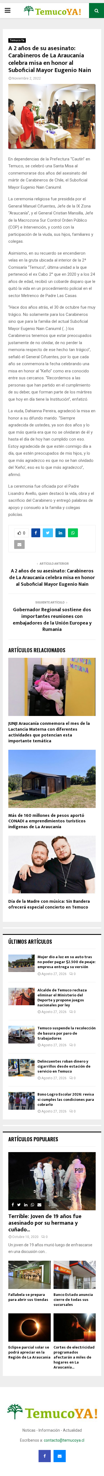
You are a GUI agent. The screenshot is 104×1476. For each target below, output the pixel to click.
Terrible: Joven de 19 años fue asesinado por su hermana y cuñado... (45, 1223)
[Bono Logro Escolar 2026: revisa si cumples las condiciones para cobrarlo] (21, 1100)
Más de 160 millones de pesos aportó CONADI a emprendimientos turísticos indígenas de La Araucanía (47, 821)
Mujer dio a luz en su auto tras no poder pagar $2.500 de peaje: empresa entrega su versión (66, 962)
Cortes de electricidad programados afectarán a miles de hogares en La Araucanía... (74, 1357)
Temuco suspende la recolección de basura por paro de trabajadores (66, 1033)
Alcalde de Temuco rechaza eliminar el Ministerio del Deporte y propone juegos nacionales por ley (62, 998)
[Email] (60, 1456)
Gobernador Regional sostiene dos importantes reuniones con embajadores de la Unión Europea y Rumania (52, 620)
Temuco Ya (17, 40)
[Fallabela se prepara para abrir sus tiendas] (29, 1275)
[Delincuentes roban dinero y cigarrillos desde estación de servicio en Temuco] (21, 1067)
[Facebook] (45, 1456)
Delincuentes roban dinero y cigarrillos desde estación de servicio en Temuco (63, 1066)
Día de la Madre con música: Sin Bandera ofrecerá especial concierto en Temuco (49, 904)
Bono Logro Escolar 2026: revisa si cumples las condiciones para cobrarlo (65, 1099)
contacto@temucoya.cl (64, 1440)
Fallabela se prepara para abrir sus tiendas (28, 1297)
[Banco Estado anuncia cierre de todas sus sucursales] (75, 1275)
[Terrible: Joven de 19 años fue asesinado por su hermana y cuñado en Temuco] (52, 1181)
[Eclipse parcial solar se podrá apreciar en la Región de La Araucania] (29, 1327)
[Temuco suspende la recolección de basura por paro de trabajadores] (21, 1034)
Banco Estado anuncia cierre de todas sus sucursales (73, 1299)
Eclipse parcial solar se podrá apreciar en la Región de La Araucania (29, 1352)
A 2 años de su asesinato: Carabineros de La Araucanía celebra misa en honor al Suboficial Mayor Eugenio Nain (52, 578)
